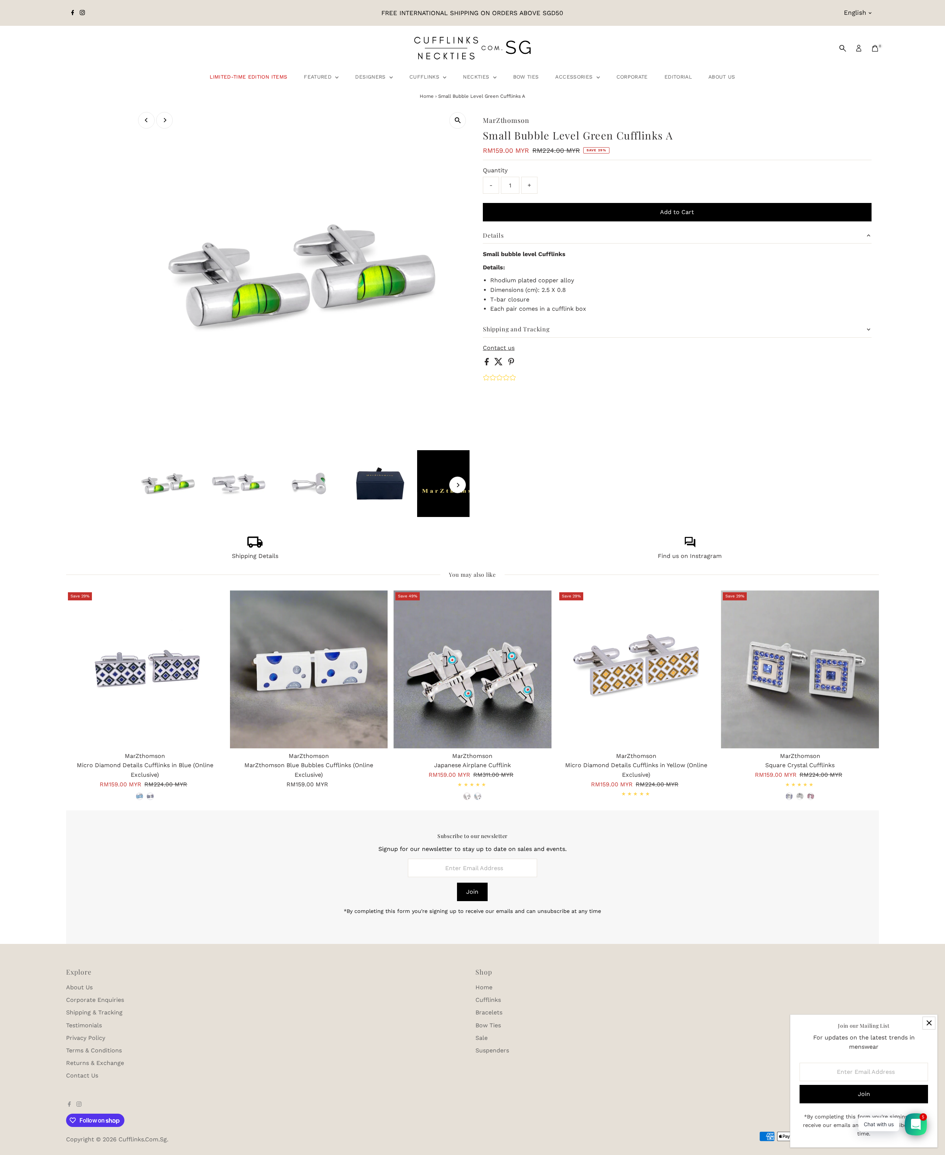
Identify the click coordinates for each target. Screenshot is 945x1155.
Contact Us (82, 1075)
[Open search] (842, 48)
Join (472, 891)
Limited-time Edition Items (248, 77)
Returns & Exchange (95, 1062)
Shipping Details (255, 555)
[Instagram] (82, 13)
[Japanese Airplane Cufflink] (472, 669)
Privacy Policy (85, 1037)
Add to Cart (677, 212)
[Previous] (146, 120)
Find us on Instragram (690, 555)
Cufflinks (425, 77)
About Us (721, 77)
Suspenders (492, 1050)
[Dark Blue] (150, 796)
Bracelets (488, 1012)
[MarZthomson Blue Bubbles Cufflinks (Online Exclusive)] (309, 669)
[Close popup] (928, 1023)
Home (427, 96)
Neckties (477, 77)
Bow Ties (526, 77)
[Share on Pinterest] (511, 363)
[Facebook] (72, 13)
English (855, 12)
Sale (481, 1037)
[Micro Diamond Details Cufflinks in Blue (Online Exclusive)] (145, 669)
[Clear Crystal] (800, 796)
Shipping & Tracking (94, 1012)
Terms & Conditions (94, 1050)
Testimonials (84, 1025)
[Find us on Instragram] (689, 545)
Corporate (632, 77)
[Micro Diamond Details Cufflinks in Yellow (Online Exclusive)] (636, 669)
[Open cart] (875, 48)
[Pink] (810, 796)
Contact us (499, 348)
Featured (318, 77)
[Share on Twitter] (499, 363)
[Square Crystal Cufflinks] (800, 669)
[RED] (467, 796)
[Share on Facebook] (488, 363)
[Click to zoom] (457, 120)
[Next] (164, 120)
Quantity (495, 170)
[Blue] (139, 796)
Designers (371, 77)
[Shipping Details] (255, 545)
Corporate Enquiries (95, 999)
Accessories (574, 77)
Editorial (678, 77)
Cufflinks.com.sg (142, 1139)
